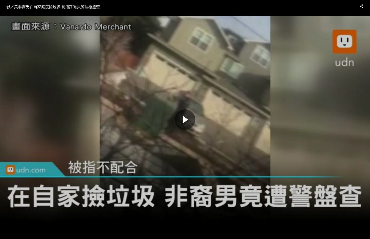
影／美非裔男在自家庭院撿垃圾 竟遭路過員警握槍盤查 (53, 6)
